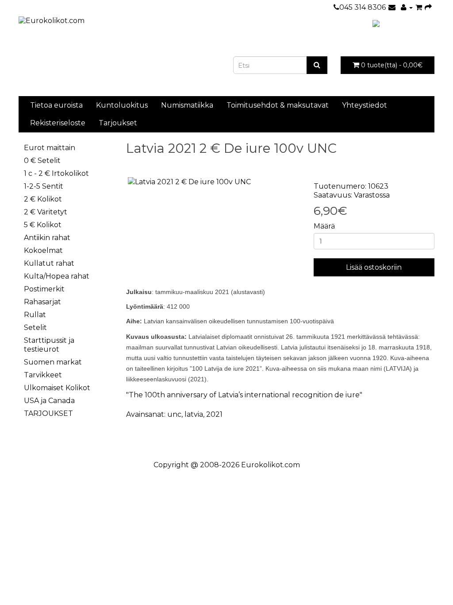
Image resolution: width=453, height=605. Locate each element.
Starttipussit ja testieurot (49, 344)
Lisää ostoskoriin (374, 267)
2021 (214, 414)
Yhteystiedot (364, 105)
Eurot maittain (49, 147)
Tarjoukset (118, 123)
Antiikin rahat (47, 237)
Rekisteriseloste (57, 123)
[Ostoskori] (418, 7)
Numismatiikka (187, 105)
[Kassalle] (428, 7)
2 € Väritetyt (45, 212)
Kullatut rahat (49, 263)
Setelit (35, 327)
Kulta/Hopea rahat (56, 276)
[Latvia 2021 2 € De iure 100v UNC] (213, 182)
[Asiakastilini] (407, 7)
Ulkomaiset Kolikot (57, 388)
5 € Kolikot (42, 225)
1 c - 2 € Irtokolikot (56, 173)
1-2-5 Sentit (43, 186)
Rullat (35, 314)
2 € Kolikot (43, 199)
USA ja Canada (49, 400)
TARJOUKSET (48, 413)
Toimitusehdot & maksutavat (277, 105)
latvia (193, 414)
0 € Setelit (42, 160)
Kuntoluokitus (122, 105)
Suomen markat (53, 362)
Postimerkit (44, 289)
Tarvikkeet (43, 375)
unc (174, 414)
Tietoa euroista (56, 105)
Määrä (324, 226)
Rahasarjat (42, 302)
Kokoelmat (43, 250)
